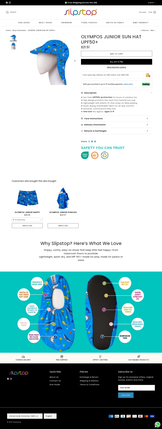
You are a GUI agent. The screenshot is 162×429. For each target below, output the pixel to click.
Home (8, 30)
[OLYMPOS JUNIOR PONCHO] (63, 198)
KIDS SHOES (24, 22)
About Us (54, 377)
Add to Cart (27, 225)
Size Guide (55, 384)
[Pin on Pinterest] (95, 141)
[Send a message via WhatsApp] (157, 424)
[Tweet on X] (89, 141)
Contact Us (55, 380)
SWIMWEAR (66, 22)
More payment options (116, 67)
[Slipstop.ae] (81, 12)
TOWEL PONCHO (89, 22)
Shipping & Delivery (89, 380)
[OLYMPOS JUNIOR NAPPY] (27, 198)
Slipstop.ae (17, 422)
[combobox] (27, 220)
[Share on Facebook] (92, 141)
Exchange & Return (89, 377)
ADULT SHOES (45, 22)
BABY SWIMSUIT (140, 22)
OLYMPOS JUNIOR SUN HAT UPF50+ (41, 30)
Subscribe (125, 395)
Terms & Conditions (89, 384)
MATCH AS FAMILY (115, 22)
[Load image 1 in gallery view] (51, 59)
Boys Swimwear (19, 30)
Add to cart (116, 54)
